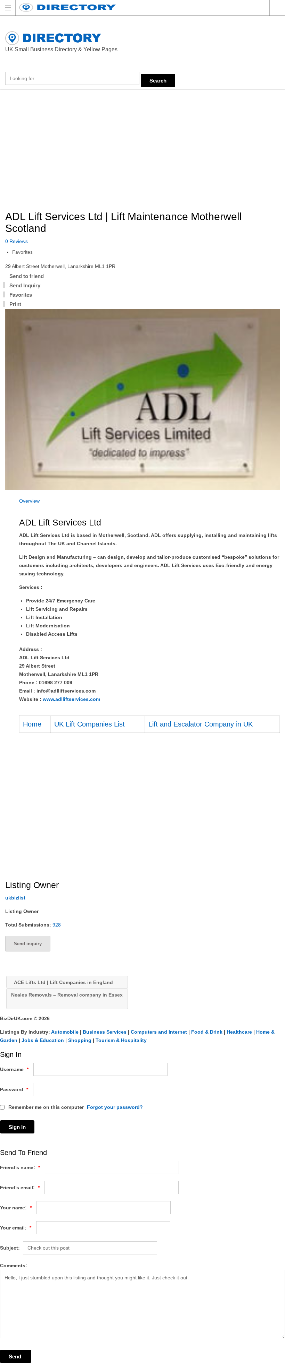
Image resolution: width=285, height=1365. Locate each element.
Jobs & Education (43, 1040)
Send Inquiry (24, 285)
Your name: (16, 1207)
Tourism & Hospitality (121, 1040)
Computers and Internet (159, 1032)
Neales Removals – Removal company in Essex (67, 995)
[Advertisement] (142, 150)
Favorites (22, 252)
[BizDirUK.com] (136, 7)
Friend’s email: (20, 1187)
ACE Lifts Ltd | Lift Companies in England (63, 982)
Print (15, 304)
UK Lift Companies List (89, 724)
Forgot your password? (115, 1107)
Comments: (13, 1265)
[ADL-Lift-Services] (142, 399)
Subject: (10, 1248)
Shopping (79, 1040)
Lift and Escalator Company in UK (200, 724)
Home (32, 724)
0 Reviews (16, 241)
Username (14, 1069)
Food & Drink (206, 1032)
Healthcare (239, 1032)
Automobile (65, 1032)
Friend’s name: (20, 1167)
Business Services (105, 1032)
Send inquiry (28, 943)
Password (14, 1089)
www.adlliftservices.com (71, 699)
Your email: (15, 1228)
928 (56, 925)
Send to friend (26, 276)
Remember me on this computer (45, 1107)
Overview (29, 501)
